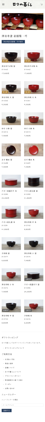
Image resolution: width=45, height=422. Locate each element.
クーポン (8, 384)
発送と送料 (9, 363)
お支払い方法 (10, 359)
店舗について (10, 367)
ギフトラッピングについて (14, 348)
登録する (6, 410)
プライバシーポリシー (13, 376)
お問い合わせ (10, 388)
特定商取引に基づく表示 (14, 380)
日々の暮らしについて (13, 372)
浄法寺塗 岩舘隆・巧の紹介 (13, 41)
